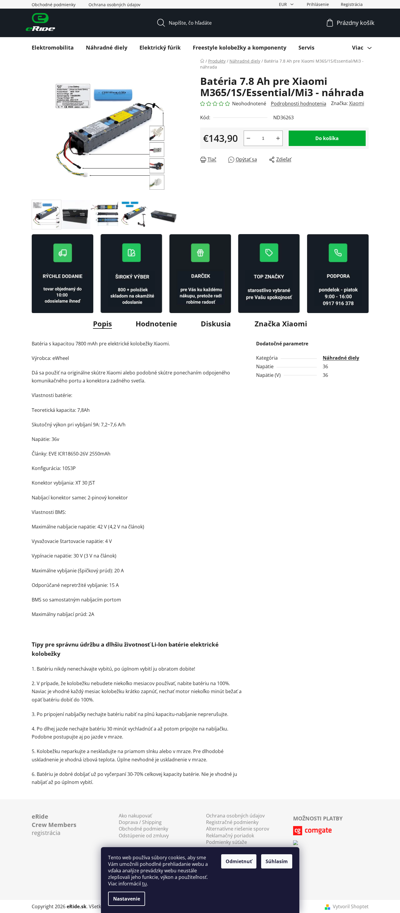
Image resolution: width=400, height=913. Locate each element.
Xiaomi (356, 103)
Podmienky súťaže (226, 842)
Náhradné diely (341, 358)
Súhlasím (277, 861)
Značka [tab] (281, 323)
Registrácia (352, 4)
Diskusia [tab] (216, 323)
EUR (283, 4)
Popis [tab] (102, 323)
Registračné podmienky (232, 822)
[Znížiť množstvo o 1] (248, 138)
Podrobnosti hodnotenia (298, 103)
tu (144, 883)
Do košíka (327, 138)
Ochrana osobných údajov (114, 4)
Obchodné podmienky (53, 4)
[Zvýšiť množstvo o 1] (278, 138)
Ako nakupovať (135, 815)
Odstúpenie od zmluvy (144, 835)
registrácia (54, 824)
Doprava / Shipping (140, 822)
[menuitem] (53, 47)
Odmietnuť (239, 861)
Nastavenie (126, 898)
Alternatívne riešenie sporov (237, 828)
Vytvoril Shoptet (351, 906)
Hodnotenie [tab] (156, 323)
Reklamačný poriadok (230, 835)
